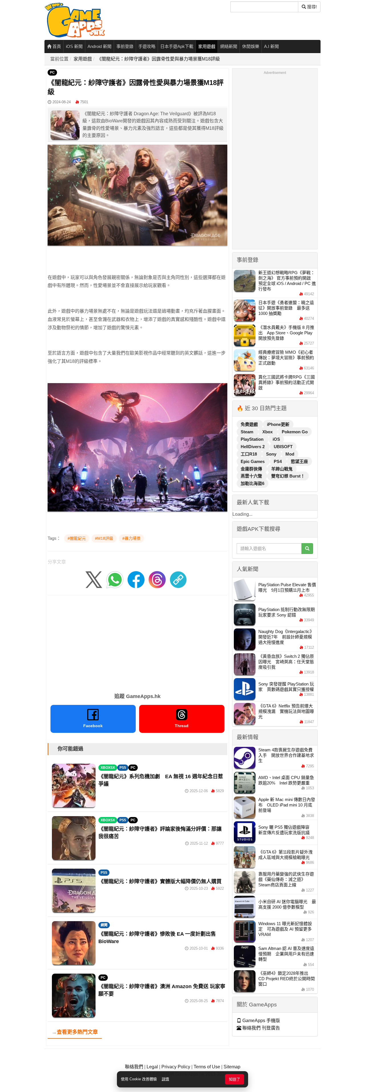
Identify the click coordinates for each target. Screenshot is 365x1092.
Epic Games (253, 461)
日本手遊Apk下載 (176, 46)
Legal (152, 1066)
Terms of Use (207, 1066)
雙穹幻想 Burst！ (288, 476)
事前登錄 (124, 46)
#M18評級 (104, 538)
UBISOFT (283, 446)
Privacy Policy (175, 1066)
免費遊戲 (250, 424)
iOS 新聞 (74, 46)
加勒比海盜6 (252, 483)
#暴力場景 (131, 538)
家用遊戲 (206, 46)
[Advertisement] (137, 642)
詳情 (165, 1079)
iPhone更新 (278, 424)
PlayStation (253, 439)
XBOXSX (108, 768)
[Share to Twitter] (93, 579)
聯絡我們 (134, 1066)
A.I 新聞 (271, 46)
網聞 (104, 925)
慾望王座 (299, 461)
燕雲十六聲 (252, 476)
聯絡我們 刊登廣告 (260, 1028)
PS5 (122, 768)
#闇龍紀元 (77, 538)
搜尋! (311, 6)
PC (52, 72)
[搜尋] (307, 548)
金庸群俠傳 (252, 468)
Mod (289, 454)
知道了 (234, 1079)
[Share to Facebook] (136, 579)
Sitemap (232, 1066)
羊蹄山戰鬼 (282, 468)
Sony (271, 454)
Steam (247, 431)
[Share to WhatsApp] (114, 579)
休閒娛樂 (250, 46)
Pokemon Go (295, 431)
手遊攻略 (146, 46)
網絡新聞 (228, 46)
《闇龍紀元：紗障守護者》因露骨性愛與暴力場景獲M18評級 (158, 58)
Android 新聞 (99, 46)
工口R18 (249, 454)
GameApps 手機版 (260, 1020)
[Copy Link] (178, 579)
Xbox (268, 431)
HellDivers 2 (253, 446)
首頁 (56, 46)
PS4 (278, 461)
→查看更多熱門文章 (75, 1032)
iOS (276, 439)
